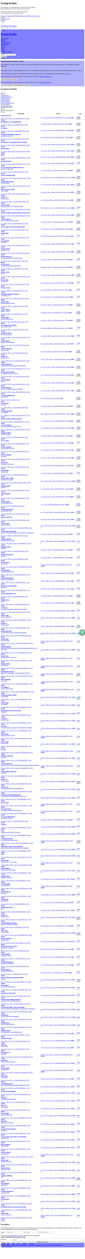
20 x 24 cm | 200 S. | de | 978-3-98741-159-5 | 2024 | (57, 267)
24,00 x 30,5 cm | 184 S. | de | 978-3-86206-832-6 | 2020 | (58, 833)
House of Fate (5, 742)
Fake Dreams (5, 664)
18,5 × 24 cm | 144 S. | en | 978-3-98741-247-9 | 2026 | (57, 117)
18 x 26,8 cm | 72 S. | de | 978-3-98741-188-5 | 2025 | (57, 229)
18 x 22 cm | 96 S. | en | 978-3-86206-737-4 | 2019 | (56, 972)
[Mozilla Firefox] (20, 16)
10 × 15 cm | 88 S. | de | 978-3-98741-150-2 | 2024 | (56, 290)
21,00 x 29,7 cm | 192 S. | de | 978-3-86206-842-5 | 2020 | (58, 849)
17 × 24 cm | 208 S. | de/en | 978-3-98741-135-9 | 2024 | (57, 336)
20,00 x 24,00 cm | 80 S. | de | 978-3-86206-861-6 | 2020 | (58, 797)
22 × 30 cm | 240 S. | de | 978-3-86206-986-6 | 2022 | (57, 596)
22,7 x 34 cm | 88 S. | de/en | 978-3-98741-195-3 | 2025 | (58, 184)
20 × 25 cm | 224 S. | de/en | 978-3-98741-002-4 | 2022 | (57, 519)
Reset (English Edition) (7, 318)
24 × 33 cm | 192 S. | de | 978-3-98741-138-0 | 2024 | (57, 259)
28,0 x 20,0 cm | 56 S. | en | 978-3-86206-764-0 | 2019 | (57, 949)
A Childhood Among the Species (9, 372)
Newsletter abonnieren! (42, 1242)
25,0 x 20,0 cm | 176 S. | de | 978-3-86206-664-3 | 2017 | (58, 1108)
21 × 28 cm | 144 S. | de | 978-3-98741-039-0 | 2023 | (57, 473)
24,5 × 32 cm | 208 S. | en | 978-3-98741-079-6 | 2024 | (57, 375)
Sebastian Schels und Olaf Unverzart (10, 831)
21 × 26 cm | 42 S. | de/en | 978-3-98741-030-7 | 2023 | (57, 496)
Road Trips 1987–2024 (12, 168)
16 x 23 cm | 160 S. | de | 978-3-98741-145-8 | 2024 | (57, 304)
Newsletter (13, 1245)
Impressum (18, 1245)
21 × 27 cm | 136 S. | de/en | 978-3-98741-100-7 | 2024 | (57, 390)
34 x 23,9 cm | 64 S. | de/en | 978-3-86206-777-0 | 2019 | (58, 941)
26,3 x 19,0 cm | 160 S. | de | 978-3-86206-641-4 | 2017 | (58, 1086)
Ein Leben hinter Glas (6, 1114)
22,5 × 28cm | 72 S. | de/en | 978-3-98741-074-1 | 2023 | (57, 414)
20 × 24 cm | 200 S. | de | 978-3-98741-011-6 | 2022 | (57, 534)
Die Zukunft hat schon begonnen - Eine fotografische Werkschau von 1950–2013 (19, 648)
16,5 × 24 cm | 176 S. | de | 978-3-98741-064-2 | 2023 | (57, 450)
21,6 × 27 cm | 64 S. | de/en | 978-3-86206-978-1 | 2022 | (58, 610)
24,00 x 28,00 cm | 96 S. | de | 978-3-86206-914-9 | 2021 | (58, 713)
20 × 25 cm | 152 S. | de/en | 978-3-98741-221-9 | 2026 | (57, 163)
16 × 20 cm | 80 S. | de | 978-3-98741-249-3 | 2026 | (56, 124)
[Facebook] (23, 1243)
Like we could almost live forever (10, 219)
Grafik (2, 98)
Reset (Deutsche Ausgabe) (8, 302)
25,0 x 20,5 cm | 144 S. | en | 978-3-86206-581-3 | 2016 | (58, 1147)
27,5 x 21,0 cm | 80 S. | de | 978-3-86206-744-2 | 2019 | (57, 965)
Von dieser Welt (7, 1192)
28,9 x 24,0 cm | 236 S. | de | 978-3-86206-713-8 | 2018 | (58, 1002)
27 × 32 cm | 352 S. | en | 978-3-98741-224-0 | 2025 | (57, 170)
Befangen (6, 486)
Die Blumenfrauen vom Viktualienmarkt (11, 1031)
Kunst (2, 101)
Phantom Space (6, 939)
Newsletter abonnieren (6, 51)
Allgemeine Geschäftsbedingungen (30, 1245)
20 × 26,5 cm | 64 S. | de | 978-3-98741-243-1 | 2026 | (57, 137)
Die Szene (5, 403)
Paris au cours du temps (7, 687)
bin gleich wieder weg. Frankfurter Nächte (12, 205)
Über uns (3, 47)
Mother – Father (5, 310)
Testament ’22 (5, 280)
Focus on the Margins (8, 817)
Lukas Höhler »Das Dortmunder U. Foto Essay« (13, 795)
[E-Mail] (3, 1243)
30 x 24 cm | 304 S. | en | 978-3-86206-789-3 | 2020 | (57, 819)
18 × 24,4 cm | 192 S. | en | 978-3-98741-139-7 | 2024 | (57, 283)
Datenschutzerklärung (45, 76)
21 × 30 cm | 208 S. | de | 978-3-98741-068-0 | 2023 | (57, 406)
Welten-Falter (5, 471)
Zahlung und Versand (45, 1245)
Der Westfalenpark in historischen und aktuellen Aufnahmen (16, 726)
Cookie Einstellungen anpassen (21, 85)
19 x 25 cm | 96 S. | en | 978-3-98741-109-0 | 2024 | (56, 351)
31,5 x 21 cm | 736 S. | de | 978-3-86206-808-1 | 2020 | (57, 902)
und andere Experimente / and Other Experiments (14, 608)
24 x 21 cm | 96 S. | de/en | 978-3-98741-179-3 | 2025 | (57, 236)
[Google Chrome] (7, 16)
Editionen (3, 41)
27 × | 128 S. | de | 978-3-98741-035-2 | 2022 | (55, 504)
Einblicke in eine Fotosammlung (9, 923)
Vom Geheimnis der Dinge (8, 734)
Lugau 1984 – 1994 (9, 325)
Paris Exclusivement (6, 1160)
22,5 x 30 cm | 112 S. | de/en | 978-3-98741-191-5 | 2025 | (58, 177)
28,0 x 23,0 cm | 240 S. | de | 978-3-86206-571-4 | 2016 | (58, 1139)
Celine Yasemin (5, 719)
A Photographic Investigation (8, 1098)
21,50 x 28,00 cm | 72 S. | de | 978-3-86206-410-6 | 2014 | (58, 1194)
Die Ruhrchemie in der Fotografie (10, 1015)
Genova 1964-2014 (6, 1213)
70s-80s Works (5, 1068)
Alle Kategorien (5, 95)
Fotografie (3, 92)
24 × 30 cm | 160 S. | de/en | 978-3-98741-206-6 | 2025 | (57, 192)
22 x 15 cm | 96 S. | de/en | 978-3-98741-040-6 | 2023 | (57, 465)
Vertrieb (3, 48)
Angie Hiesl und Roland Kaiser (9, 839)
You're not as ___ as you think (9, 861)
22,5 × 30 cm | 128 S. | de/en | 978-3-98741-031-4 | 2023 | (58, 481)
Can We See (5, 563)
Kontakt (3, 50)
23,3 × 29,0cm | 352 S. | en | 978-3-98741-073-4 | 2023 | (58, 428)
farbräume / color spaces (7, 463)
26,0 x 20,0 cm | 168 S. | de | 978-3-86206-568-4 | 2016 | (58, 1124)
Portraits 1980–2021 (7, 510)
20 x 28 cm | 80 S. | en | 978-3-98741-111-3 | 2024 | (56, 312)
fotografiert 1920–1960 (11, 135)
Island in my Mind (6, 1168)
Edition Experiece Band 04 (8, 1061)
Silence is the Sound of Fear (8, 869)
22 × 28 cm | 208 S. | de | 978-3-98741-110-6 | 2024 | (57, 328)
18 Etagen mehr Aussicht (7, 570)
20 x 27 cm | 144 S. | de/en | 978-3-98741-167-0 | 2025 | (57, 215)
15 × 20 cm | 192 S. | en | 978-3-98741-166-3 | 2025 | (57, 222)
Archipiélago (4, 1076)
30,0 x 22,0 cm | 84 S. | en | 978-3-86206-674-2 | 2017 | (57, 1079)
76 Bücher (9, 97)
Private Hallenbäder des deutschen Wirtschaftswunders (15, 1084)
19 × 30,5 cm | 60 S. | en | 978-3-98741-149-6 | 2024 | (57, 297)
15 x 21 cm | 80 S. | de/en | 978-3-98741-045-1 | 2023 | (57, 489)
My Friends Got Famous (7, 970)
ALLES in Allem (6, 433)
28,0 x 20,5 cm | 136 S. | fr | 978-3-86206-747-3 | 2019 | (57, 957)
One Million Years (10, 294)
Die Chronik (5, 900)
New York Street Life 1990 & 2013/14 (11, 425)
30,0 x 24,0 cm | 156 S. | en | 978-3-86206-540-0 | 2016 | (58, 1132)
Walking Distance (5, 524)
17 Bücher (7, 98)
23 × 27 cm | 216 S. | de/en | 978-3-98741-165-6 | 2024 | (57, 244)
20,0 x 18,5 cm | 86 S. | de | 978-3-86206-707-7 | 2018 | (57, 1033)
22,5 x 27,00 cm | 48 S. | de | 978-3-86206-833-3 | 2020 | (58, 879)
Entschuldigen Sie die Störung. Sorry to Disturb (13, 364)
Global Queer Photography (8, 341)
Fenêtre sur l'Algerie (6, 954)
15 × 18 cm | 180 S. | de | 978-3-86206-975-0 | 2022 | (57, 557)
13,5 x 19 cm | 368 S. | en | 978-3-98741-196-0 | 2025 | (57, 200)
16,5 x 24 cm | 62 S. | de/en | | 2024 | (52, 398)
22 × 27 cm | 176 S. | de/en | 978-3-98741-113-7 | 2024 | (57, 367)
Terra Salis (5, 241)
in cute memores (6, 884)
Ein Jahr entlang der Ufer (7, 447)
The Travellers (6, 1145)
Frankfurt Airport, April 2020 (8, 656)
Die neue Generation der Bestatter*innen (11, 257)
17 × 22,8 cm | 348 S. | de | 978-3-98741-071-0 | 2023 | (57, 421)
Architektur (4, 97)
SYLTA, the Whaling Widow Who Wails (11, 388)
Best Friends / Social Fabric (8, 986)
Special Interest (5, 103)
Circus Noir (6, 680)
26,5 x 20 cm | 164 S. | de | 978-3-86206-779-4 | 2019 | (57, 926)
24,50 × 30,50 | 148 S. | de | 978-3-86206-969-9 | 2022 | (57, 603)
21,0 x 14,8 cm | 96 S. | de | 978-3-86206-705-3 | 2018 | (57, 1047)
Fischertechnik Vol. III (7, 502)
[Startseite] (6, 1246)
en (3, 22)
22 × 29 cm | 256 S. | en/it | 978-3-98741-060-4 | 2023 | (57, 443)
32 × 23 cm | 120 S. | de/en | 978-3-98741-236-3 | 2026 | (57, 144)
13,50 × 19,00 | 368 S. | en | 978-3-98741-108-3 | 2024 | (57, 359)
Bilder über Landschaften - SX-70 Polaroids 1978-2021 (15, 672)
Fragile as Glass (6, 349)
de (1, 22)
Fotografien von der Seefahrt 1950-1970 (11, 809)
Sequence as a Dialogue (9, 947)
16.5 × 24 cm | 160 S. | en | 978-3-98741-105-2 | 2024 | (57, 343)
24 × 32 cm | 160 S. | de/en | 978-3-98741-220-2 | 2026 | (57, 157)
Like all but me (6, 1153)
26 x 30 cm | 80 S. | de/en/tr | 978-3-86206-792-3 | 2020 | (58, 910)
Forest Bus (6, 892)
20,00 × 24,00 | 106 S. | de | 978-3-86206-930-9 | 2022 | (57, 573)
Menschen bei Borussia (7, 1121)
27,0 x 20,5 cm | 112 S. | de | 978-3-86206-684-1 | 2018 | (58, 1040)
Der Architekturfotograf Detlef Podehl (11, 265)
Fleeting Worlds (7, 182)
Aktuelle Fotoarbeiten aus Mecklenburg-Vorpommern (15, 847)
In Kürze (3, 100)
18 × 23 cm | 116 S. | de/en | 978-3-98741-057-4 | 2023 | (57, 457)
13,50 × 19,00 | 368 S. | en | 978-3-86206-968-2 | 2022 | (57, 626)
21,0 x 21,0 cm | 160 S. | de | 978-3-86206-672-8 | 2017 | (58, 1063)
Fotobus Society (5, 197)
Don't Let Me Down (6, 616)
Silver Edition (8, 190)
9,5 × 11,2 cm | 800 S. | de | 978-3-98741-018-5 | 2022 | (57, 512)
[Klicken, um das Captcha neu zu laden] (6, 1239)
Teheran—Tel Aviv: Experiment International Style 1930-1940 (17, 532)
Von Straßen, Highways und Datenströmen (12, 787)
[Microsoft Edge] (33, 16)
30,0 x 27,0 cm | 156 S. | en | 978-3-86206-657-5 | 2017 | (58, 1100)
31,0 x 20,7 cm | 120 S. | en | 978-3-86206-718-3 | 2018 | (58, 995)
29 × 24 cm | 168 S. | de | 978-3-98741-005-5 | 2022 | (57, 549)
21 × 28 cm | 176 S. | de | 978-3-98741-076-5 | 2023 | (57, 436)
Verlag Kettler (8, 396)
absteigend (9, 106)
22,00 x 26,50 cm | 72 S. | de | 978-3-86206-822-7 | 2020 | (58, 894)
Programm (3, 39)
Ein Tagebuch (4, 1106)
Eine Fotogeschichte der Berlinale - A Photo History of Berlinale (18, 1007)
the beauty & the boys (6, 333)
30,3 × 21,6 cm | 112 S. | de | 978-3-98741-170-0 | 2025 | (58, 208)
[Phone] (8, 1243)
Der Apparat (5, 703)
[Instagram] (30, 1243)
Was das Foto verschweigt (8, 1023)
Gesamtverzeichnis (6, 42)
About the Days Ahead (7, 478)
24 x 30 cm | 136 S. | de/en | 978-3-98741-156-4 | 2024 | (57, 251)
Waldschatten (4, 1045)
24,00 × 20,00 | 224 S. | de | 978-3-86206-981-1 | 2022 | (57, 581)
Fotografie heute (5, 639)
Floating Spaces (5, 249)
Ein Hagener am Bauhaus (7, 962)
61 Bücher (11, 103)
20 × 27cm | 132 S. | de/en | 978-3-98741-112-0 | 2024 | (57, 382)
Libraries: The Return (6, 876)
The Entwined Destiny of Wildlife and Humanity (13, 631)
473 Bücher (7, 101)
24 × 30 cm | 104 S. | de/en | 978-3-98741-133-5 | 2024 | (57, 275)
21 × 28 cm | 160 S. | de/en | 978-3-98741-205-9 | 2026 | (57, 150)
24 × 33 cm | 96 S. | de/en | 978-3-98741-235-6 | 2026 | (57, 130)
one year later (7, 411)
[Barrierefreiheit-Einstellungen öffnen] (82, 632)
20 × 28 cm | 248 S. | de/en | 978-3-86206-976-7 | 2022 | (57, 588)
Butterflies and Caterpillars (8, 539)
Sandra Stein (5, 1184)
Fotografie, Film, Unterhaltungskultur (11, 1000)
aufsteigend (4, 106)
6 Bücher (7, 100)
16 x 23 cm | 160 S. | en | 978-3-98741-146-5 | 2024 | (57, 320)
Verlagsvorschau (5, 44)
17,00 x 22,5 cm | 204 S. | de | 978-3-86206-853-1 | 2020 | (58, 826)
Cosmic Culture (5, 931)
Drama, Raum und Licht (7, 578)
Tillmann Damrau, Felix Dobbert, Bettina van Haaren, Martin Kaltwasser (20, 764)
